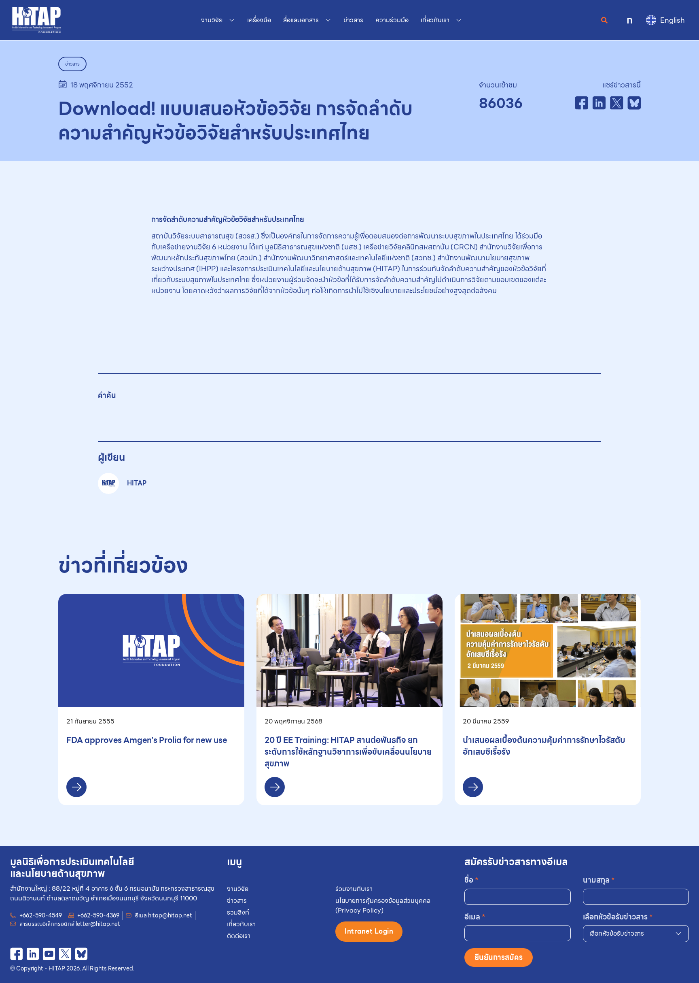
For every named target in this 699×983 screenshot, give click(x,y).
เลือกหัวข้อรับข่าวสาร (618, 917)
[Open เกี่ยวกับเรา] (458, 20)
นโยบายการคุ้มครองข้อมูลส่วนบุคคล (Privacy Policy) (382, 905)
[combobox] (636, 933)
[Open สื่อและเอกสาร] (328, 20)
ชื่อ (471, 880)
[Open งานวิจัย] (232, 20)
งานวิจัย (237, 889)
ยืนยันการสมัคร (498, 957)
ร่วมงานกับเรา (354, 889)
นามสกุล (599, 880)
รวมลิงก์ (238, 912)
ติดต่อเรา (238, 936)
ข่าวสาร (237, 901)
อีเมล (474, 917)
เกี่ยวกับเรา (241, 924)
